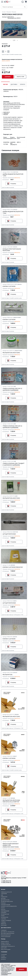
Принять (21, 969)
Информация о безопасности (8, 946)
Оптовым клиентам (5, 944)
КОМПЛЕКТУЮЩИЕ (5, 904)
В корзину (8, 76)
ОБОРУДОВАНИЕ (5, 911)
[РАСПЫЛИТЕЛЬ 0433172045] (14, 341)
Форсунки (9, 11)
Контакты (3, 959)
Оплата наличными (5, 936)
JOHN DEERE (4, 893)
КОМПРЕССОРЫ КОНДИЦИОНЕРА (9, 906)
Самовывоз (3, 930)
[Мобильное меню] (2, 2)
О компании (4, 954)
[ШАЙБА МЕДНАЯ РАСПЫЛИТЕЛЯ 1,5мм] (14, 161)
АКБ (2, 895)
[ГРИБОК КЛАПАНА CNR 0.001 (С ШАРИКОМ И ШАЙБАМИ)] (14, 376)
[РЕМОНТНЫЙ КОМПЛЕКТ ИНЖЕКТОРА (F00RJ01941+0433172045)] (14, 828)
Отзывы (3, 956)
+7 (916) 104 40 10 (6, 882)
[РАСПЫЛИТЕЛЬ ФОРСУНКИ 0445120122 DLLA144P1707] (14, 785)
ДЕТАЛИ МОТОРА (5, 899)
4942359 (3, 60)
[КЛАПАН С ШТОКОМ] (14, 274)
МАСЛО (3, 907)
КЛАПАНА (3, 903)
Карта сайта (4, 947)
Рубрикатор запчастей (6, 892)
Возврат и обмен (5, 943)
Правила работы (5, 941)
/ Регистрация (7, 949)
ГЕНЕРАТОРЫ (4, 896)
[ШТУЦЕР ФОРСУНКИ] (14, 521)
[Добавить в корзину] (8, 183)
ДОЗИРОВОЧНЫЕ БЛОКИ (7, 901)
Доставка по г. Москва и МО (7, 931)
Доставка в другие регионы (7, 933)
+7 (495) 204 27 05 (23, 2)
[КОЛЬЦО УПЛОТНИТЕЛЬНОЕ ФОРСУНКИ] (14, 236)
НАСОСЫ (3, 909)
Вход (2, 949)
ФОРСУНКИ (3, 925)
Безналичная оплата (6, 935)
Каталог (4, 11)
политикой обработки (7, 970)
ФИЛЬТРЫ (3, 923)
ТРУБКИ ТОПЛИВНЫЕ (6, 920)
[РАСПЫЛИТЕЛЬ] (14, 662)
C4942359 (8, 60)
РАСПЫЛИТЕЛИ (4, 917)
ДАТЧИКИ (3, 898)
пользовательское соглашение (6, 974)
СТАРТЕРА (3, 918)
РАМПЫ (3, 915)
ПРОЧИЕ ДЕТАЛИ (5, 914)
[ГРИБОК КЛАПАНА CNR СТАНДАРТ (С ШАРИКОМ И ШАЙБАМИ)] (14, 451)
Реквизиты (3, 957)
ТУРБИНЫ (3, 922)
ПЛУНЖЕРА (3, 912)
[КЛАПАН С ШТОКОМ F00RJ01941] (14, 556)
